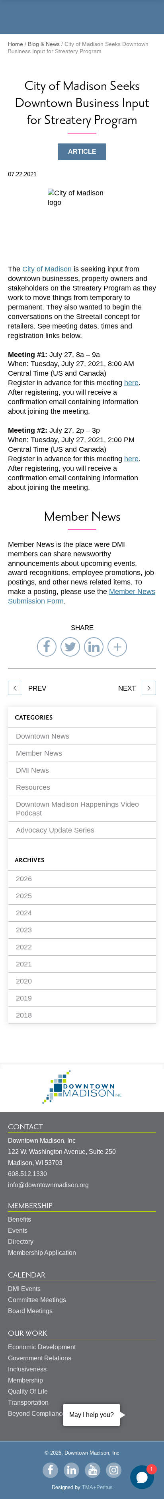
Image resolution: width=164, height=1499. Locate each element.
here (131, 383)
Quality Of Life (28, 1391)
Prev (36, 688)
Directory (20, 1241)
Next (128, 688)
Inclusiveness (27, 1369)
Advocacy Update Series (55, 830)
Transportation (28, 1402)
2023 (24, 930)
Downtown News (42, 736)
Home (15, 44)
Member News (39, 753)
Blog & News (44, 44)
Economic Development (42, 1347)
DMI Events (24, 1288)
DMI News (32, 770)
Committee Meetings (37, 1300)
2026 (24, 879)
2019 (24, 998)
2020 (24, 981)
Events (17, 1230)
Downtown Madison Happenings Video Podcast (77, 808)
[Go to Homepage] (82, 1101)
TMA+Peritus (97, 1487)
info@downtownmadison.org (48, 1185)
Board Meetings (30, 1311)
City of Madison (47, 269)
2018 (24, 1015)
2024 (24, 913)
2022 (24, 947)
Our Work (27, 1333)
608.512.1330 (27, 1174)
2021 (24, 964)
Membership (30, 1206)
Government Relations (39, 1358)
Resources (33, 787)
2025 (24, 896)
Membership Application (42, 1252)
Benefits (19, 1219)
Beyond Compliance (37, 1413)
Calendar (26, 1275)
